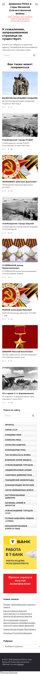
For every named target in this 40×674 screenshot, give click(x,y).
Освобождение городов (19, 465)
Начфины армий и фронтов (15, 504)
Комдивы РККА (13, 435)
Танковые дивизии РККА (18, 475)
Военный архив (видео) (18, 460)
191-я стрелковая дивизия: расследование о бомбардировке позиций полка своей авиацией (19, 623)
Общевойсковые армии (18, 470)
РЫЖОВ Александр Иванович (17, 310)
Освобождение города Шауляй (18, 223)
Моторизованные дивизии (15, 496)
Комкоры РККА (13, 440)
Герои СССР (11, 430)
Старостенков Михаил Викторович (19, 629)
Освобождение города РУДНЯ (17, 140)
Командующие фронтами (19, 485)
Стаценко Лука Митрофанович (17, 633)
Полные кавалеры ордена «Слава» (19, 519)
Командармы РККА (15, 450)
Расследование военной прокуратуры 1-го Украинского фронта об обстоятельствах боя (17, 613)
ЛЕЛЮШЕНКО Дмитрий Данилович (19, 182)
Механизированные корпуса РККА (16, 527)
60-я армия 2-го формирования (18, 393)
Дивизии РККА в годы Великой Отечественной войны (20, 8)
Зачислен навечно (15, 445)
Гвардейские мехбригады (19, 480)
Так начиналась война (18, 455)
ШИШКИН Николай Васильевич (17, 352)
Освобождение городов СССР (19, 512)
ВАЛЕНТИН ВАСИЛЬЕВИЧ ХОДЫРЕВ (19, 98)
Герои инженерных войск (19, 490)
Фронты (9, 425)
